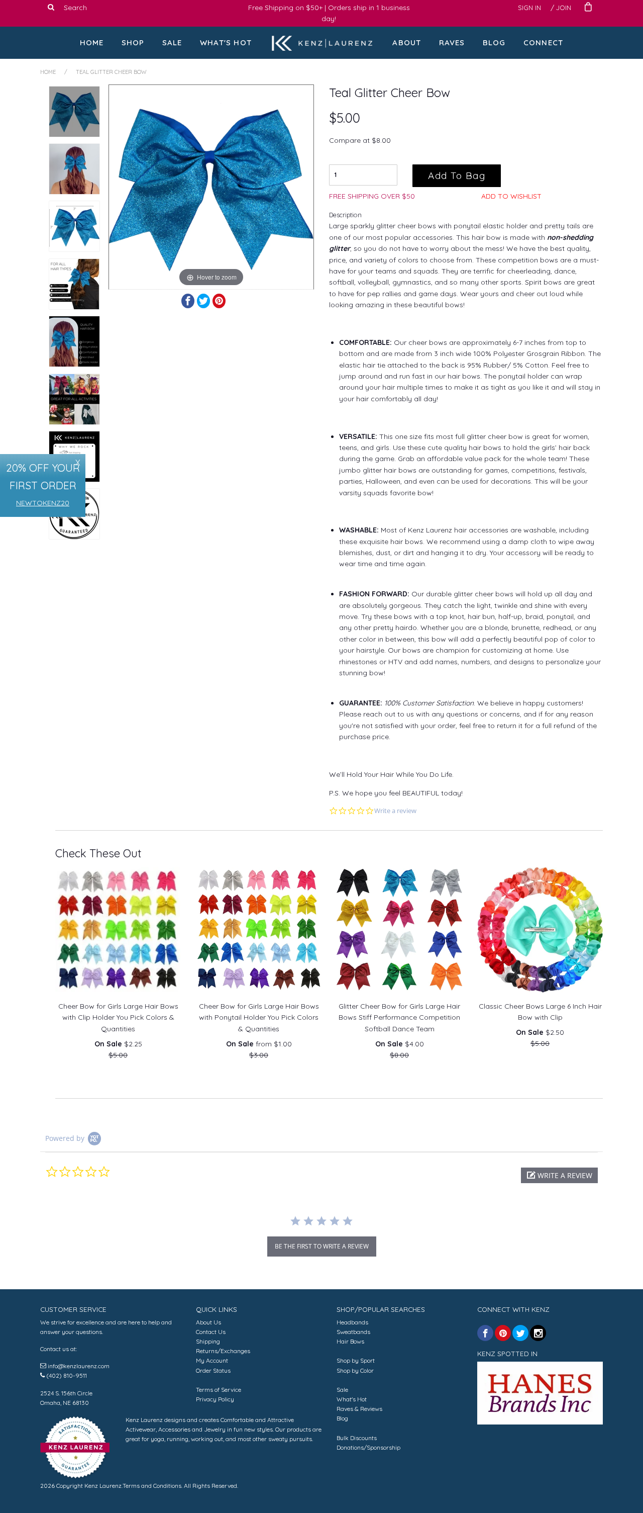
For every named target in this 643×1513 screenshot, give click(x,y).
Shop (133, 42)
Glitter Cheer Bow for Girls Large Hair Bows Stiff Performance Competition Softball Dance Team (399, 1017)
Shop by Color (355, 1370)
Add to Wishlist (511, 196)
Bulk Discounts (357, 1438)
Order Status (213, 1370)
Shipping (208, 1341)
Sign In (529, 8)
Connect (543, 42)
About (406, 42)
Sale (172, 42)
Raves (452, 42)
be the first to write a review (322, 1246)
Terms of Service (218, 1389)
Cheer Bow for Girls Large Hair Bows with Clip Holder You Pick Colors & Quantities (118, 1017)
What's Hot (226, 42)
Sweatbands (353, 1332)
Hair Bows (350, 1341)
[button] (559, 1175)
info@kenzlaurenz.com (79, 1366)
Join (563, 8)
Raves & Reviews (359, 1408)
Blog (494, 42)
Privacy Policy (215, 1399)
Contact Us (211, 1332)
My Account (212, 1360)
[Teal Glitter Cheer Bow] (74, 111)
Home (92, 42)
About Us (208, 1322)
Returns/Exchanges (223, 1351)
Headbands (352, 1322)
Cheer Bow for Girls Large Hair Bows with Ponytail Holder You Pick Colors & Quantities (259, 1017)
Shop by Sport (356, 1360)
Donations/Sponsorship (368, 1447)
